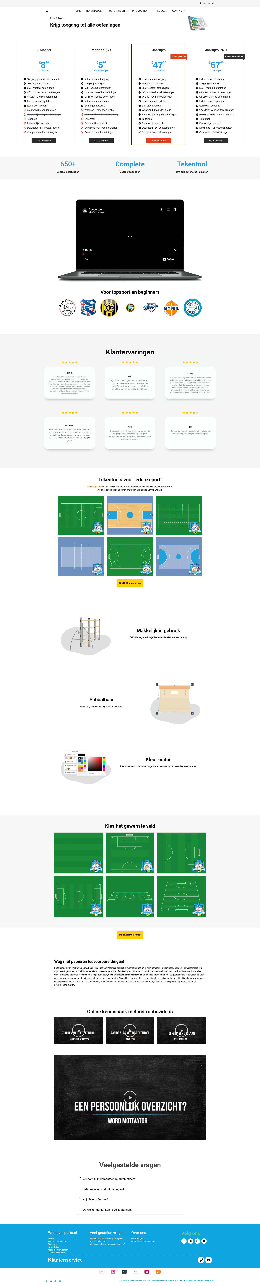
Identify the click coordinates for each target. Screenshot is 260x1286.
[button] (197, 23)
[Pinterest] (204, 1241)
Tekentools (94, 11)
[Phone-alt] (201, 1260)
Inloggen (161, 11)
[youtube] (205, 3)
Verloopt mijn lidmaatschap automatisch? (109, 1178)
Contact (178, 11)
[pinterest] (213, 3)
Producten (140, 11)
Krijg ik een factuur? (95, 1199)
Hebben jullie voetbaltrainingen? (103, 1189)
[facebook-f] (201, 3)
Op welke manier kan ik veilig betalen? (108, 1209)
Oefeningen (117, 11)
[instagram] (209, 3)
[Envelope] (208, 1260)
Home (77, 11)
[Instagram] (197, 1241)
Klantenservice (65, 1260)
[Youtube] (190, 1241)
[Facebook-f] (184, 1241)
